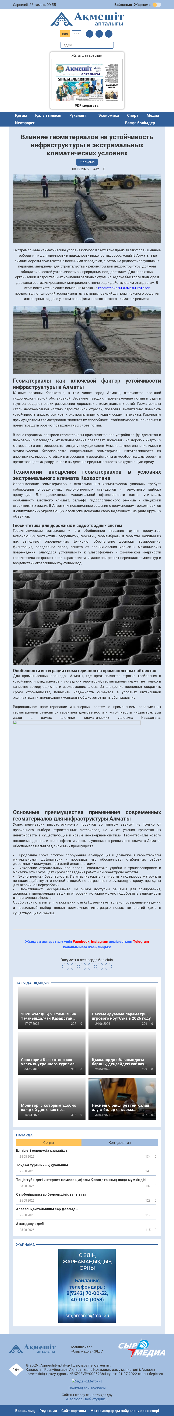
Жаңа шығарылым (90, 55)
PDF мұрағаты (87, 105)
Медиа (153, 115)
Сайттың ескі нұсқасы (87, 1388)
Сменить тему (157, 5)
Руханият (77, 115)
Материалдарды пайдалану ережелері (124, 1411)
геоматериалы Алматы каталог (124, 288)
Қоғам (21, 115)
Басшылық (25, 1411)
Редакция (48, 1411)
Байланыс (123, 5)
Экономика (108, 115)
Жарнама (142, 5)
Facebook (81, 941)
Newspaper (25, 123)
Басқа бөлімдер (140, 123)
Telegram (141, 941)
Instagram (99, 941)
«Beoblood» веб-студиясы (87, 1399)
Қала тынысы (48, 115)
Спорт (132, 115)
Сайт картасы (73, 1411)
